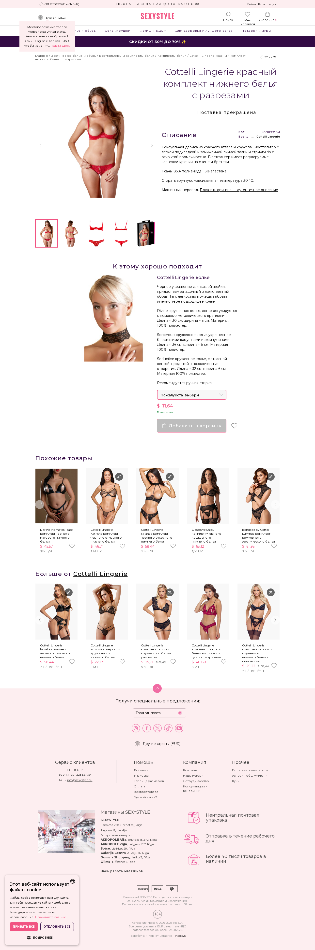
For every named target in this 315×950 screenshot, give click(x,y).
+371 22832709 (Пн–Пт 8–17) (61, 4)
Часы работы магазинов (122, 871)
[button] (40, 145)
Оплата (139, 786)
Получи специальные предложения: (157, 701)
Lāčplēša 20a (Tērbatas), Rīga (121, 825)
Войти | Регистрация (261, 4)
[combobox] (72, 881)
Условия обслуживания (250, 775)
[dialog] (42, 910)
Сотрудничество (196, 781)
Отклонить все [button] (57, 926)
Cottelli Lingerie (268, 136)
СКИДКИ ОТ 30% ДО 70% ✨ (157, 41)
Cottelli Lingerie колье (183, 277)
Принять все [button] (24, 926)
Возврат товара (146, 792)
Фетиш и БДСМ (153, 30)
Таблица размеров (149, 781)
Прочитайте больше (50, 917)
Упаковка (141, 775)
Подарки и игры (256, 30)
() (56, 17)
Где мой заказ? (145, 797)
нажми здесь (60, 45)
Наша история (194, 775)
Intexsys (180, 935)
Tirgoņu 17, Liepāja (114, 830)
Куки (235, 781)
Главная (41, 55)
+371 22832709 (80, 774)
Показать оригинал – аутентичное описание (239, 190)
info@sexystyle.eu (79, 780)
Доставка (141, 770)
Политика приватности (250, 770)
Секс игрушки (117, 30)
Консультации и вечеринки (195, 788)
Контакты (190, 770)
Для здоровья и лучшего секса (204, 30)
